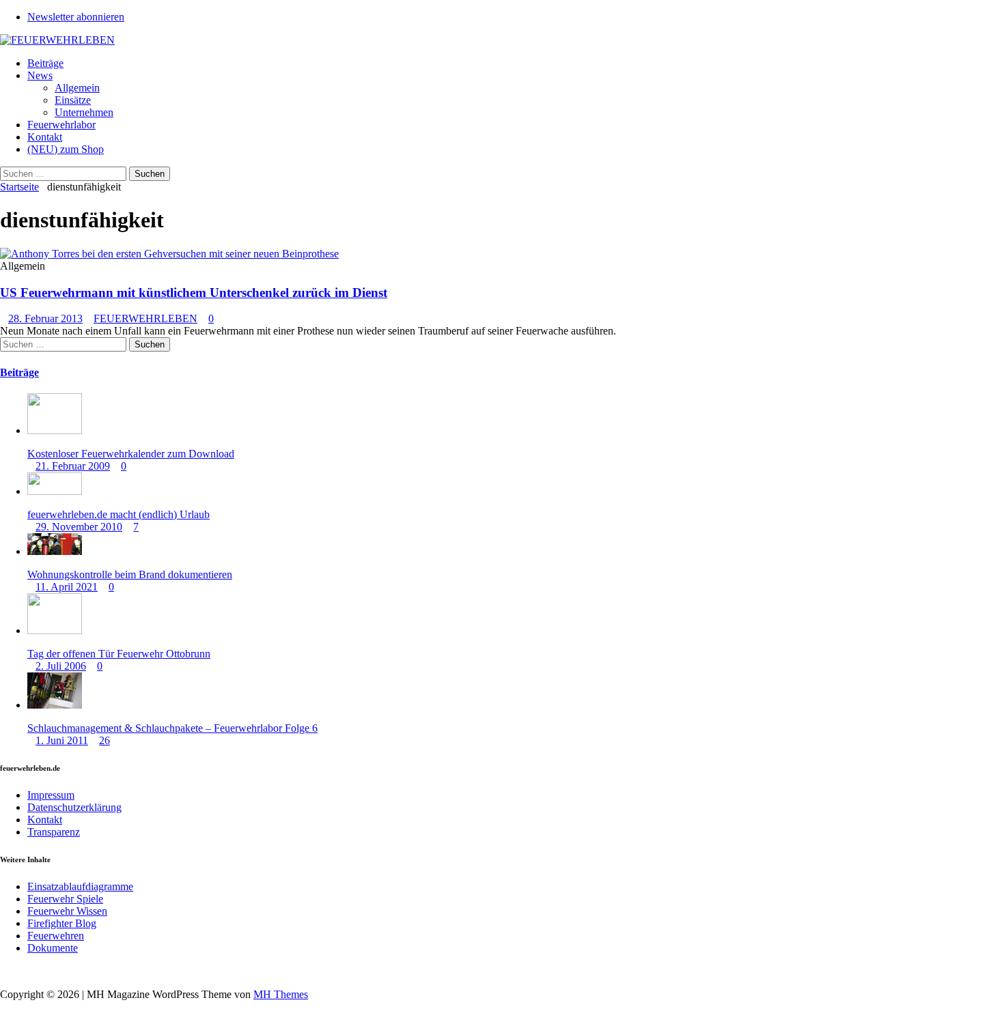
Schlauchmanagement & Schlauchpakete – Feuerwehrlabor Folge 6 (172, 728)
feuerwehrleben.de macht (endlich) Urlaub (118, 514)
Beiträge (45, 63)
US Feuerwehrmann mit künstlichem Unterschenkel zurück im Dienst (193, 292)
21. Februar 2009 (73, 466)
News (40, 75)
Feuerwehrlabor (61, 124)
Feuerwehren (55, 935)
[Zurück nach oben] (4, 971)
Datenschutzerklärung (74, 807)
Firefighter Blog (61, 923)
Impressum (50, 795)
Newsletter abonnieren (75, 17)
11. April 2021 (67, 587)
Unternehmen (84, 112)
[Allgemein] (169, 253)
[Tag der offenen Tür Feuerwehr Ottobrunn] (54, 630)
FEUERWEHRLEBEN (145, 318)
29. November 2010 (79, 526)
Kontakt (44, 137)
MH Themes (280, 994)
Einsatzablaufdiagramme (80, 886)
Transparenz (53, 832)
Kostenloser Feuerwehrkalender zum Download (130, 453)
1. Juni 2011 (62, 740)
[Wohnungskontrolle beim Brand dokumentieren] (54, 551)
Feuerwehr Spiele (65, 899)
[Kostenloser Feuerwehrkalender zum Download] (54, 430)
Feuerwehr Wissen (67, 911)
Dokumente (52, 948)
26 (104, 740)
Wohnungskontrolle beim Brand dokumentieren (129, 574)
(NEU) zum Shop (65, 149)
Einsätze (73, 100)
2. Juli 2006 (61, 666)
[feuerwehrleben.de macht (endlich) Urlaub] (54, 491)
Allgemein (77, 88)
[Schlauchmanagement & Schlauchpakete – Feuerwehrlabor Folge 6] (54, 705)
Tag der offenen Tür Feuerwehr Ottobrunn (118, 653)
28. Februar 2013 (45, 318)
